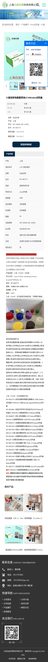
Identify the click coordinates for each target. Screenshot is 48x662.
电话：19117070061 (15, 575)
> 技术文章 (24, 604)
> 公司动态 (6, 604)
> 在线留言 (6, 612)
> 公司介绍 (24, 600)
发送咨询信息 (26, 144)
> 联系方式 (24, 608)
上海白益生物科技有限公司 (13, 651)
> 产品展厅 (6, 608)
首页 (17, 25)
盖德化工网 (21, 659)
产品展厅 (25, 25)
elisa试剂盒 (35, 25)
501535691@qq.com (21, 580)
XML (23, 655)
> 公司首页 (6, 600)
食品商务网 (32, 659)
